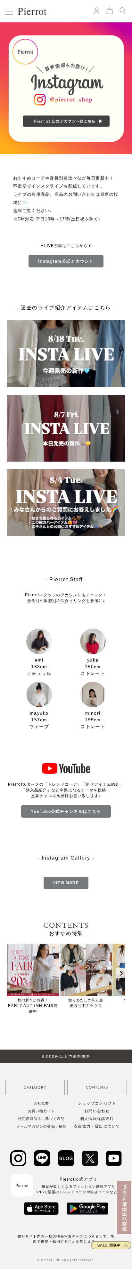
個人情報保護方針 (97, 1118)
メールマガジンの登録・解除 (41, 1126)
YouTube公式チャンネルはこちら (66, 811)
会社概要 (41, 1103)
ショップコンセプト (97, 1103)
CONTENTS (97, 1087)
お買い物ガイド (41, 1111)
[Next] (120, 973)
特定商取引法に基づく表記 (41, 1119)
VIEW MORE (66, 883)
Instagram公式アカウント (66, 261)
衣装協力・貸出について (97, 1126)
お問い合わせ (97, 1111)
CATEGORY (35, 1087)
